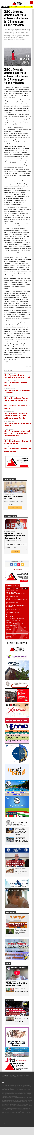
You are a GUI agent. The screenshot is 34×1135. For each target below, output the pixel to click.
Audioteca (9, 1000)
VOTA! (16, 552)
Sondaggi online (10, 516)
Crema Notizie (12, 1075)
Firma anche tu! (15, 507)
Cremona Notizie (5, 1075)
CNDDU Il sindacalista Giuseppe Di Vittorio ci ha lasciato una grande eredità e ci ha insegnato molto (15, 416)
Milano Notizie (20, 1075)
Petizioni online (9, 479)
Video (8, 963)
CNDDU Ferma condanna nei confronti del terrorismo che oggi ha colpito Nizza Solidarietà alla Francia (17, 433)
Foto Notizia (10, 912)
